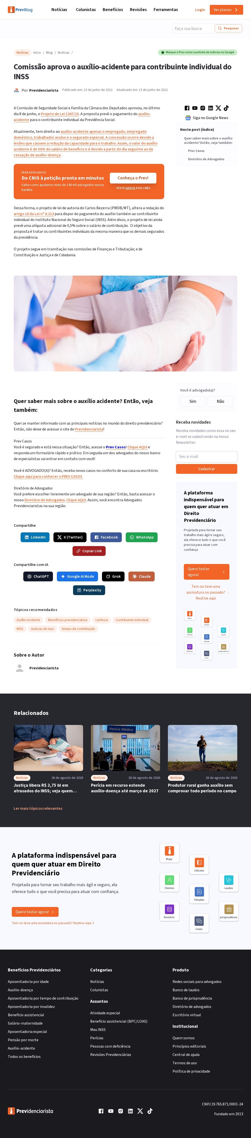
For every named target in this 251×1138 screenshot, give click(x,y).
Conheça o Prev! (133, 178)
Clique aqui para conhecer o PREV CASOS (48, 476)
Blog (49, 52)
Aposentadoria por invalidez (31, 1006)
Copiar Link (92, 551)
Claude (145, 576)
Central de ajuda (186, 1054)
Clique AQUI (137, 447)
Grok (116, 576)
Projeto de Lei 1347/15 (60, 114)
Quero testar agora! (198, 571)
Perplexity (92, 590)
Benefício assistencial (26, 1015)
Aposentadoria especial (27, 1031)
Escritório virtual (187, 1015)
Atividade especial (105, 1013)
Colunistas (86, 10)
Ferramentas (166, 10)
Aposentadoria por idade (28, 981)
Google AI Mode (80, 576)
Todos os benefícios (24, 1056)
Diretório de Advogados (206, 159)
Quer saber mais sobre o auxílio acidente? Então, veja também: (208, 140)
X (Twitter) (73, 537)
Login (200, 9)
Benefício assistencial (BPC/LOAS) (118, 1021)
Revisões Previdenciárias (110, 1054)
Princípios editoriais (189, 1046)
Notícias (59, 10)
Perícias (96, 1038)
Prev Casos (196, 151)
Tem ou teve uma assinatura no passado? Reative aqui (205, 592)
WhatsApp (145, 537)
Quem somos (184, 1038)
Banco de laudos (186, 990)
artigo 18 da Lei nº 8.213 (34, 214)
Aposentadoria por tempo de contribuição (43, 998)
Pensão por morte (23, 1040)
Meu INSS (98, 1030)
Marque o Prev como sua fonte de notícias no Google (200, 52)
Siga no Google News (210, 118)
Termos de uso (185, 1063)
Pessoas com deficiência (110, 1046)
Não (220, 401)
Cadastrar (206, 469)
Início (37, 52)
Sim (192, 401)
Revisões (138, 10)
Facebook (109, 537)
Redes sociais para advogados (197, 981)
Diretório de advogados (192, 1006)
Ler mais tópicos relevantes (38, 808)
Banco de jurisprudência (192, 998)
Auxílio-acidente (21, 1048)
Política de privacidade (191, 1071)
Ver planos (222, 9)
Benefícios (113, 10)
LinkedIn (38, 537)
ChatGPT (41, 576)
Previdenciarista (43, 90)
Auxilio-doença (20, 990)
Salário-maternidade (25, 1023)
